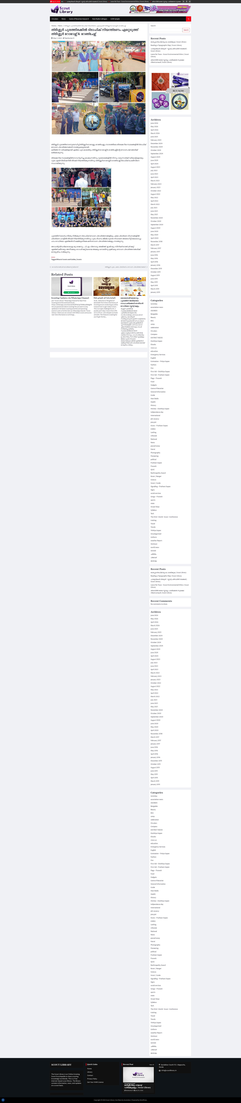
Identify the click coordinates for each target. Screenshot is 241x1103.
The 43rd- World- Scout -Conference (164, 517)
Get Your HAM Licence (95, 1082)
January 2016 (155, 265)
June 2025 (154, 137)
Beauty (153, 317)
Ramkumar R (69, 38)
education (154, 351)
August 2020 (155, 228)
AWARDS (154, 311)
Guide (153, 395)
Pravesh (153, 466)
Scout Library (110, 1100)
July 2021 (154, 208)
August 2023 (155, 167)
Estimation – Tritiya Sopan (160, 361)
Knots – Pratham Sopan (159, 426)
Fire (152, 368)
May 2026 (154, 127)
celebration (155, 328)
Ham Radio (155, 399)
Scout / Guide (156, 483)
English (153, 358)
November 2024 (157, 147)
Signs (153, 490)
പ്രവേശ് (154, 558)
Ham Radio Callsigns (99, 19)
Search (153, 26)
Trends (153, 527)
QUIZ (152, 470)
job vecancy (155, 419)
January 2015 (155, 292)
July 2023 (154, 171)
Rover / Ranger (156, 476)
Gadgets (154, 385)
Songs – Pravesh (156, 497)
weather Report (156, 541)
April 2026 (154, 130)
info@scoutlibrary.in (169, 1070)
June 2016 (154, 255)
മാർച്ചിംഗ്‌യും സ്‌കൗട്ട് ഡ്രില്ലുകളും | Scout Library (137, 1086)
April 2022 (154, 201)
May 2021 (154, 214)
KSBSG (153, 429)
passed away (155, 446)
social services (156, 493)
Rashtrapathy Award (158, 473)
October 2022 (156, 191)
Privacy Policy (92, 1079)
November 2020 (157, 218)
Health (153, 402)
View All (151, 1065)
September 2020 (157, 225)
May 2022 (154, 198)
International (155, 416)
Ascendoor (127, 1100)
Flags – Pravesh (156, 378)
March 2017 (155, 245)
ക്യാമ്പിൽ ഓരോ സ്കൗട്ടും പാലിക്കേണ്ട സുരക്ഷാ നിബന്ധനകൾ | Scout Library (132, 1)
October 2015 (156, 272)
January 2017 (155, 252)
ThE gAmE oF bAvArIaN (104, 298)
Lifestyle (154, 436)
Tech (152, 514)
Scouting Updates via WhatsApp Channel (70, 298)
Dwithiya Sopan (156, 341)
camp (153, 324)
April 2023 (154, 177)
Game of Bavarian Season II (79, 19)
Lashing (153, 432)
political (153, 459)
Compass (154, 334)
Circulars (55, 19)
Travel (153, 524)
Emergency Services (158, 355)
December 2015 (156, 269)
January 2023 (155, 187)
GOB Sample (115, 19)
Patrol (153, 449)
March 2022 (155, 204)
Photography (155, 453)
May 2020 (154, 235)
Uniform (154, 537)
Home (89, 1069)
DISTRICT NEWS (157, 338)
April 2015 (154, 286)
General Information (158, 392)
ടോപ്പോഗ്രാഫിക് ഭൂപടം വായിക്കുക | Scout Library (174, 1)
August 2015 (155, 275)
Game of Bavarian (157, 388)
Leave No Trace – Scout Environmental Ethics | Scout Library (85, 1)
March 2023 (155, 181)
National (154, 439)
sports (153, 500)
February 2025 (156, 140)
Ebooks (153, 344)
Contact (90, 1075)
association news (157, 307)
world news (155, 547)
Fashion (153, 365)
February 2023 (156, 184)
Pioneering (154, 456)
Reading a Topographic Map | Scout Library (166, 45)
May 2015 (154, 282)
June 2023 (154, 174)
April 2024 (154, 164)
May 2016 (154, 258)
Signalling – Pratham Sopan (160, 487)
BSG (152, 321)
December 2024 (156, 143)
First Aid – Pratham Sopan (160, 375)
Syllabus (154, 510)
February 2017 (156, 248)
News (64, 19)
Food (152, 382)
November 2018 (156, 242)
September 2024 (157, 154)
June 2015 (154, 279)
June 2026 (154, 123)
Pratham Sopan (156, 463)
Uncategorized (156, 534)
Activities (154, 304)
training (153, 520)
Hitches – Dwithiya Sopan (160, 409)
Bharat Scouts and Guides (66, 259)
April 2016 (154, 262)
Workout (154, 544)
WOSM (153, 551)
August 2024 (155, 157)
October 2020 (156, 221)
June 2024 (154, 160)
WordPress (143, 1100)
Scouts (79, 259)
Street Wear (155, 507)
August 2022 (155, 194)
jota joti (153, 422)
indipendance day (157, 412)
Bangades (154, 314)
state (152, 503)
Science (153, 480)
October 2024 (156, 150)
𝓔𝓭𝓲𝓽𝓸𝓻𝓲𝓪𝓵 (154, 348)
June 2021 (154, 211)
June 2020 (154, 231)
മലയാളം (154, 561)
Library (89, 1072)
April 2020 (154, 238)
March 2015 (155, 289)
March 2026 (155, 133)
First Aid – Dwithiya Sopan (160, 372)
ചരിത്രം (153, 554)
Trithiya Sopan (156, 530)
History (153, 405)
